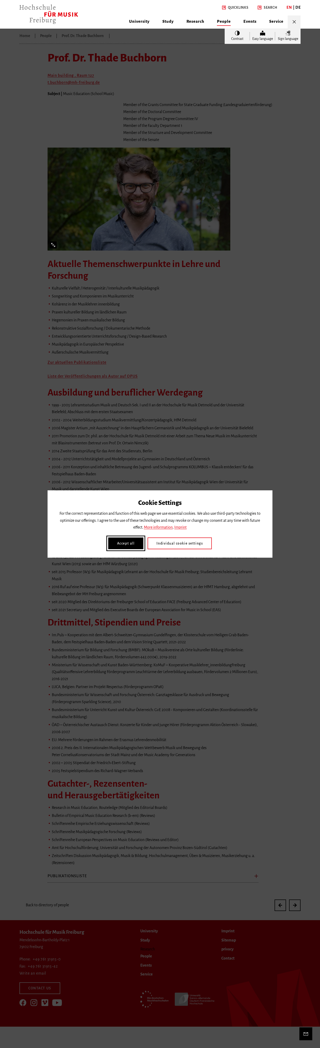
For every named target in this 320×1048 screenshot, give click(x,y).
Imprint (180, 527)
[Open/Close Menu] (294, 21)
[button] (235, 8)
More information (158, 527)
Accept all (126, 543)
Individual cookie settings (179, 543)
